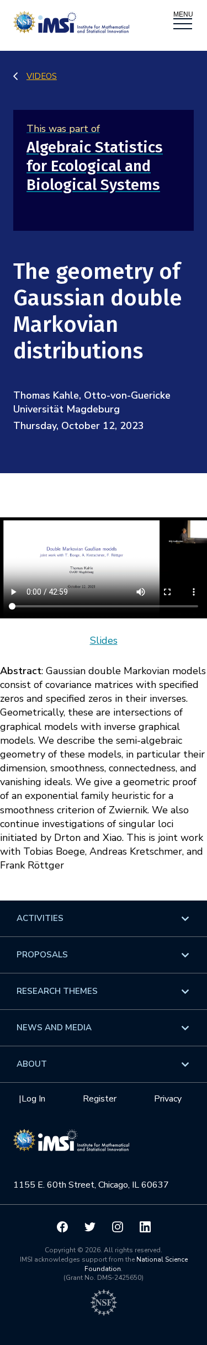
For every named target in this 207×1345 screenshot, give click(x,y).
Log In (33, 1099)
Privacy (168, 1099)
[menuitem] (103, 918)
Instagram (117, 1226)
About (32, 1063)
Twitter (89, 1226)
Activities (40, 918)
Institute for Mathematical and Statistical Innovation (71, 1146)
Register (99, 1099)
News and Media (54, 1027)
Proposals (42, 954)
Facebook (62, 1226)
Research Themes (57, 991)
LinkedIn (145, 1226)
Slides (104, 640)
